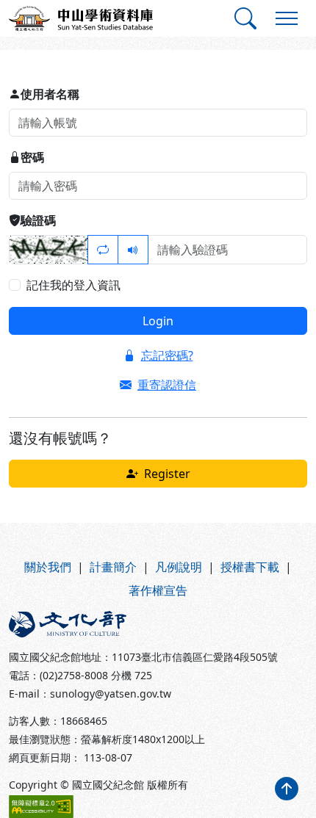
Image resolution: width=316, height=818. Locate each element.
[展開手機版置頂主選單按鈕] (286, 18)
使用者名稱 (50, 94)
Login (158, 321)
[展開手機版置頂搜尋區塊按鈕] (245, 18)
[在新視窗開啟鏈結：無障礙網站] (41, 806)
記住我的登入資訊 (73, 285)
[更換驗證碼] (102, 249)
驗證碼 (38, 220)
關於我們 (47, 567)
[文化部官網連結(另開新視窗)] (79, 624)
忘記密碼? (167, 355)
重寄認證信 (166, 385)
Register (167, 474)
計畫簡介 (113, 567)
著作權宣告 (158, 590)
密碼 (32, 157)
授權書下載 (249, 567)
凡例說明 (178, 567)
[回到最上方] (286, 788)
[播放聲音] (133, 249)
